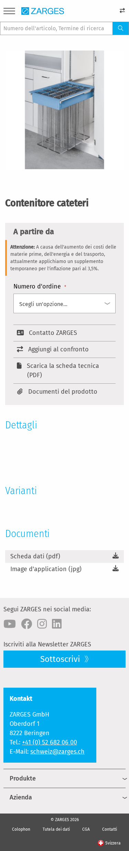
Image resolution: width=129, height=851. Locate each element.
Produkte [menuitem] (23, 778)
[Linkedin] (57, 624)
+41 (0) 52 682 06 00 (49, 742)
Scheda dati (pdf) (35, 556)
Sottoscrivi (61, 659)
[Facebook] (26, 624)
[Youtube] (9, 624)
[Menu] (9, 12)
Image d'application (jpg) (46, 569)
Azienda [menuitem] (21, 797)
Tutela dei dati (56, 829)
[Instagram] (42, 624)
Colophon (21, 829)
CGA (86, 829)
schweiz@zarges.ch (57, 751)
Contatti (109, 829)
